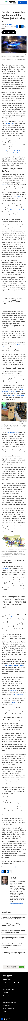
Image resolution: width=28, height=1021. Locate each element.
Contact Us (5, 992)
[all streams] (26, 1019)
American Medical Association (15, 395)
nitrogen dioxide (17, 196)
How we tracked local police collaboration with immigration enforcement (12, 938)
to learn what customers (13, 617)
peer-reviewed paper (13, 432)
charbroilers (20, 345)
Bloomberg (13, 691)
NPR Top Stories (10, 867)
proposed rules (9, 123)
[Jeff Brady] (4, 880)
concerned (4, 185)
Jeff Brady (9, 24)
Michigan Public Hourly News (9, 1002)
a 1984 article (17, 210)
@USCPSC (14, 702)
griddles (3, 347)
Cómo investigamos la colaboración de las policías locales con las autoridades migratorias (12, 945)
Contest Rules (6, 1005)
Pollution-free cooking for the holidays (13, 665)
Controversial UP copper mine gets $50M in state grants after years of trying (13, 931)
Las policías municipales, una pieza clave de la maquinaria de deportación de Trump (13, 953)
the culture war (18, 695)
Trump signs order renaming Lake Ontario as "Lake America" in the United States (13, 918)
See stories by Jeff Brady (16, 903)
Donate (23, 2)
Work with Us (6, 995)
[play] (2, 1019)
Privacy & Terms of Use (8, 1008)
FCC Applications (7, 1011)
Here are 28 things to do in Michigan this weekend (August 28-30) (12, 924)
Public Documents (7, 999)
